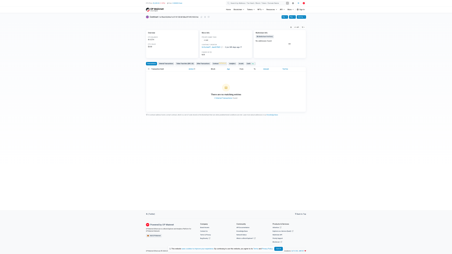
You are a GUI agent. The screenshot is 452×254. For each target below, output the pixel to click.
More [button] (290, 10)
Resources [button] (270, 10)
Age (228, 69)
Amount (266, 69)
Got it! (278, 249)
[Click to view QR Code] (205, 17)
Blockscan (276, 242)
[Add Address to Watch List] (291, 27)
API (298, 27)
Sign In (302, 10)
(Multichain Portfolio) (265, 36)
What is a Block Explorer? (245, 238)
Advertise (276, 227)
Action (191, 69)
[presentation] (219, 63)
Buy (284, 17)
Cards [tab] (250, 63)
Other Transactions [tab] (203, 63)
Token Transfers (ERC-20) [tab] (185, 63)
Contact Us (204, 231)
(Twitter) (151, 214)
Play (291, 17)
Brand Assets (204, 227)
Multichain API (277, 235)
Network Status (241, 235)
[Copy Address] (201, 17)
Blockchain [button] (238, 10)
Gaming (300, 17)
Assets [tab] (241, 63)
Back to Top (301, 214)
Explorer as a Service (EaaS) (282, 231)
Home (228, 10)
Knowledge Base (272, 115)
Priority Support (278, 238)
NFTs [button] (260, 10)
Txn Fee (285, 69)
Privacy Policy (267, 249)
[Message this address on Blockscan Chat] (208, 17)
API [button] (281, 10)
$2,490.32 (156, 3)
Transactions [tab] (151, 63)
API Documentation (242, 227)
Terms (202, 235)
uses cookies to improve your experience (198, 249)
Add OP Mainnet (155, 235)
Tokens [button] (250, 10)
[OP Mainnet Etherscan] (155, 10)
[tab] (219, 63)
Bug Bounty (204, 238)
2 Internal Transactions (223, 98)
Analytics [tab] (232, 63)
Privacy (208, 235)
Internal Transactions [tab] (166, 63)
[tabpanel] (226, 89)
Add (206, 40)
